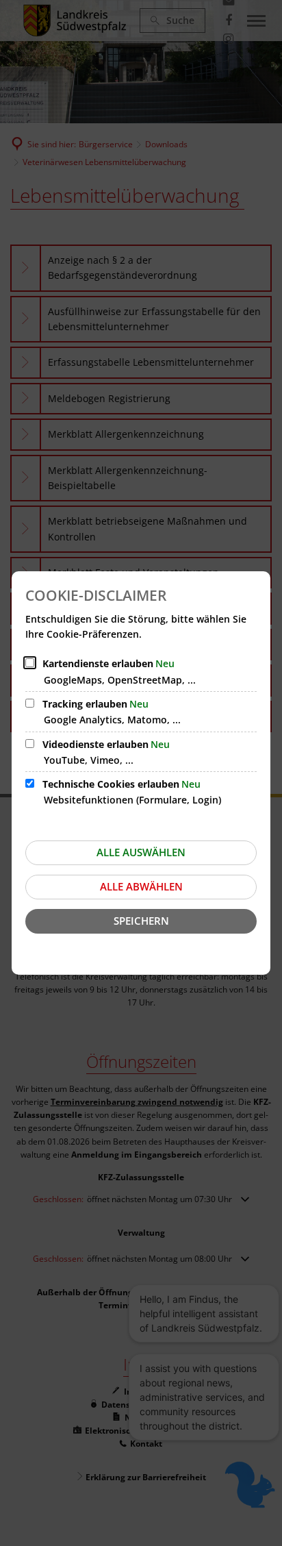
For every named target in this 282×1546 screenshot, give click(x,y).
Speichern (141, 920)
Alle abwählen (141, 886)
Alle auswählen (141, 852)
